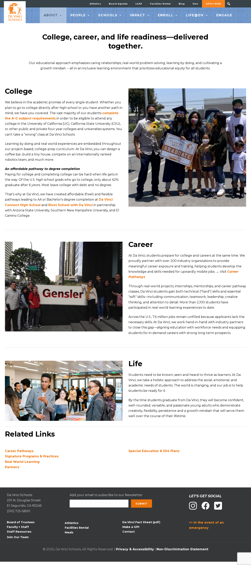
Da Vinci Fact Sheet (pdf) (141, 522)
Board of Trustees (21, 522)
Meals (69, 532)
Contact (128, 531)
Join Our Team (18, 537)
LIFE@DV (195, 15)
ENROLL (165, 15)
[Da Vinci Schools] (15, 12)
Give (195, 4)
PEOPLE (78, 15)
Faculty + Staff (18, 527)
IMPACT (137, 15)
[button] (228, 3)
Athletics (95, 4)
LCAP (139, 4)
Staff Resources (19, 531)
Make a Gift (130, 527)
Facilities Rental (160, 4)
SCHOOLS (107, 15)
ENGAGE (224, 15)
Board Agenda (118, 4)
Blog (182, 4)
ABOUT (51, 15)
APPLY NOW (213, 4)
